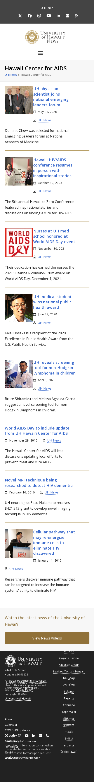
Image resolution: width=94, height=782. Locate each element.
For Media (11, 747)
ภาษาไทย (69, 685)
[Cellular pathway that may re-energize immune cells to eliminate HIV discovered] (19, 557)
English (69, 651)
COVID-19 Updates (17, 730)
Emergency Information (20, 741)
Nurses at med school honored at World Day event (54, 236)
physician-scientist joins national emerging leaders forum (51, 96)
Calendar (11, 725)
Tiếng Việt (69, 678)
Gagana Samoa (69, 658)
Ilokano (69, 691)
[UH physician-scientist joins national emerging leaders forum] (19, 113)
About (9, 719)
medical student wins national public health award (52, 302)
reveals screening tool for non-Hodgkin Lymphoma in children (54, 368)
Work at (12, 758)
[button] (47, 53)
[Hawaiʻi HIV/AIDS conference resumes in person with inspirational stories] (19, 184)
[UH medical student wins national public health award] (19, 321)
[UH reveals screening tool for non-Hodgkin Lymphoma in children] (19, 387)
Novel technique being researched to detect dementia (39, 482)
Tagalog (69, 698)
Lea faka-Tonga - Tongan (69, 671)
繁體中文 (69, 725)
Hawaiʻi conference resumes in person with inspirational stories (52, 167)
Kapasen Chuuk (69, 665)
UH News (44, 120)
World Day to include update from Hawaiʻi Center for (37, 430)
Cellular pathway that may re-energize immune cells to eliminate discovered (54, 542)
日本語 (69, 732)
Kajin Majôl (69, 712)
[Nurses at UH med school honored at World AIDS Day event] (19, 256)
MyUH (9, 752)
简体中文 (69, 718)
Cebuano (69, 705)
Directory (11, 735)
